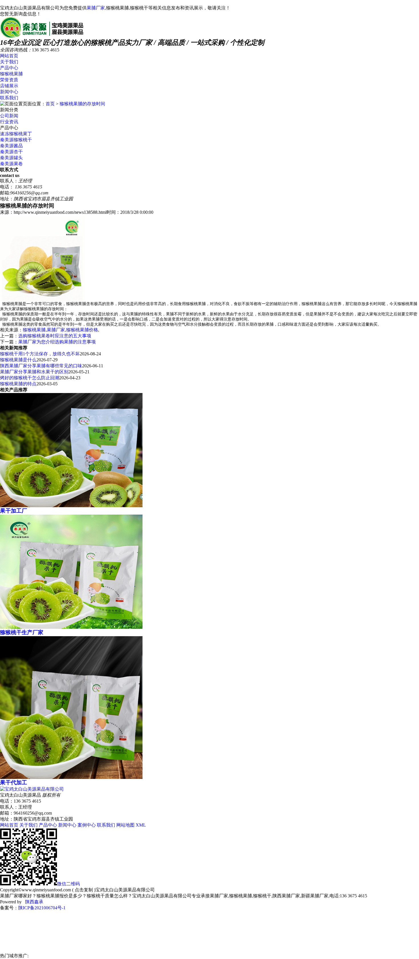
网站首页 (9, 55)
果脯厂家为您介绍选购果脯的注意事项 (57, 341)
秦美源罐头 (11, 157)
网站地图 (125, 825)
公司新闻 (9, 115)
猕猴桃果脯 (11, 73)
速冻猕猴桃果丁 (16, 133)
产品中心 (9, 67)
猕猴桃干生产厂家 (21, 632)
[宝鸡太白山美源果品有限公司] (42, 36)
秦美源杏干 (11, 151)
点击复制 (84, 889)
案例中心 (87, 825)
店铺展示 (9, 85)
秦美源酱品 (11, 145)
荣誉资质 (9, 79)
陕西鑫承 (33, 901)
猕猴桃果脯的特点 (18, 383)
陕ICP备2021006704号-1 (42, 907)
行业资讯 (9, 121)
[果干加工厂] (71, 505)
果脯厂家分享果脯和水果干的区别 (34, 371)
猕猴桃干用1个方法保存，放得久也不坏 (40, 353)
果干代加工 (13, 782)
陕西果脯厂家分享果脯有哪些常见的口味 (41, 365)
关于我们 (9, 61)
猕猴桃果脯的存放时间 (82, 103)
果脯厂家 (96, 7)
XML (141, 825)
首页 (50, 103)
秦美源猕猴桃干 (16, 139)
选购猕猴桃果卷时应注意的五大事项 (54, 335)
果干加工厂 (13, 511)
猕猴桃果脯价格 (82, 329)
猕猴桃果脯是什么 (18, 359)
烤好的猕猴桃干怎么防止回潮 (29, 377)
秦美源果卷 (11, 163)
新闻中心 (9, 91)
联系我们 (9, 97)
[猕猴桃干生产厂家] (71, 627)
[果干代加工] (71, 777)
